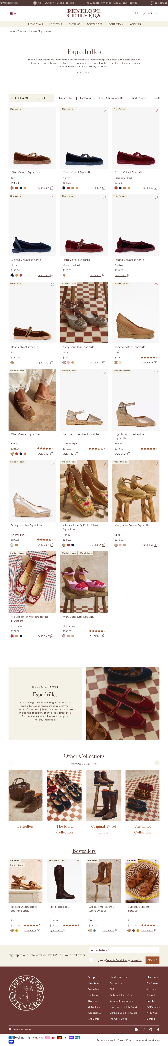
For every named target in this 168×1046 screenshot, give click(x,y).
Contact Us (116, 983)
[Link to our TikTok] (158, 1029)
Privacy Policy (125, 1039)
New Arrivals (94, 983)
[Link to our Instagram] (143, 1029)
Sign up (152, 960)
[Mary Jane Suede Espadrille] (72, 362)
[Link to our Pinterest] (150, 1029)
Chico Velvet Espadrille (25, 172)
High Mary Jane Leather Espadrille (130, 436)
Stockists (151, 989)
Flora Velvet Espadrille (76, 259)
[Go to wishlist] (143, 13)
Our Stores (152, 983)
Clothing (74, 24)
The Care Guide (118, 1018)
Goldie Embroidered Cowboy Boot (101, 908)
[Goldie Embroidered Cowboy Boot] (90, 930)
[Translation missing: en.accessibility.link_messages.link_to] (27, 993)
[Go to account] (150, 13)
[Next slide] (157, 762)
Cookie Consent (106, 1039)
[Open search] (136, 13)
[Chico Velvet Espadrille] (12, 188)
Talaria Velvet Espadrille (129, 259)
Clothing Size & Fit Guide (123, 1012)
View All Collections (84, 763)
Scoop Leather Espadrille (130, 347)
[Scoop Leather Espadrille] (116, 362)
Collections (116, 24)
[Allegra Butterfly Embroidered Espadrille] (16, 275)
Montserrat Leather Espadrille (81, 434)
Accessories (94, 24)
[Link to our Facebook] (136, 1029)
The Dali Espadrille (111, 98)
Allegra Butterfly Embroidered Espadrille (81, 527)
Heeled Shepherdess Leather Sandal (24, 908)
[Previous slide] (11, 762)
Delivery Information (121, 995)
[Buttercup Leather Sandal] (129, 930)
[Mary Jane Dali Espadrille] (64, 362)
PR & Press (152, 1012)
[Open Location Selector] (13, 13)
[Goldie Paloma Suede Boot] (94, 930)
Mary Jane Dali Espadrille (78, 347)
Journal (151, 995)
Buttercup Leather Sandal (139, 908)
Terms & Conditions (116, 960)
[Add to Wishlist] (52, 110)
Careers (151, 1018)
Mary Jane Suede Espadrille (132, 525)
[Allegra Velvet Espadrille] (12, 275)
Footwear (55, 24)
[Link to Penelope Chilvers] (84, 13)
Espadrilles (66, 98)
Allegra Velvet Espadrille (26, 259)
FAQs (112, 989)
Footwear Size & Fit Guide (124, 1006)
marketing (136, 960)
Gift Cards (93, 1018)
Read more (84, 72)
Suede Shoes (138, 98)
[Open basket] (156, 13)
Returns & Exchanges (121, 1001)
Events (150, 1001)
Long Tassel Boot (60, 906)
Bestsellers (84, 851)
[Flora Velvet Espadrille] (64, 275)
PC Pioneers (153, 1006)
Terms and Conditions (147, 1039)
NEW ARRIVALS (35, 24)
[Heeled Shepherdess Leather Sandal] (12, 930)
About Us (135, 24)
